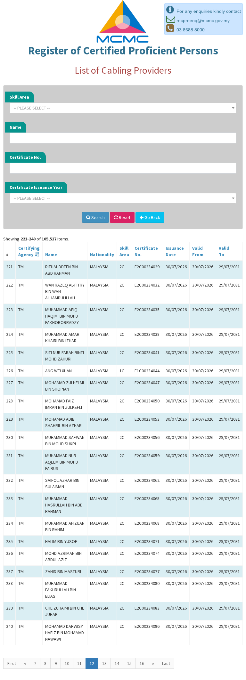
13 (104, 663)
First (11, 663)
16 (142, 663)
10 (67, 663)
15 (129, 663)
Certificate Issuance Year (36, 187)
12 (92, 663)
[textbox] (121, 108)
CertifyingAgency (29, 251)
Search (97, 217)
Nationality (102, 254)
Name (15, 127)
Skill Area (19, 97)
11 (79, 663)
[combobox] (123, 107)
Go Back (152, 217)
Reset (124, 217)
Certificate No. (25, 157)
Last (166, 663)
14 (117, 663)
